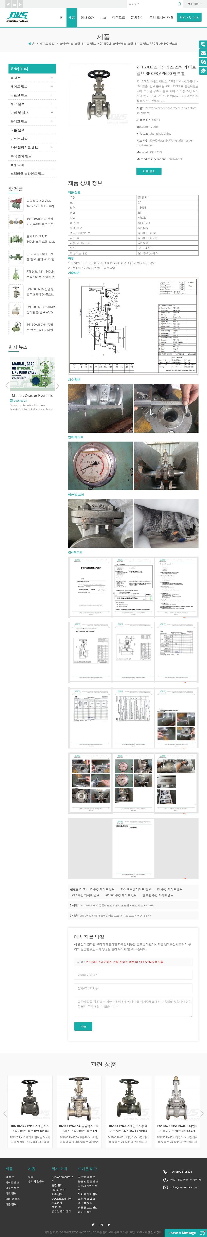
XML (140, 1232)
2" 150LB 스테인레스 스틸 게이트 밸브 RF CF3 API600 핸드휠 (124, 962)
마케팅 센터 (58, 1189)
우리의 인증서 (36, 1181)
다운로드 (118, 17)
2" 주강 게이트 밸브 (102, 889)
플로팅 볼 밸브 (86, 1177)
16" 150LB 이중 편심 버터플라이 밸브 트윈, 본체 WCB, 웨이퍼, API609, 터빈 (40, 222)
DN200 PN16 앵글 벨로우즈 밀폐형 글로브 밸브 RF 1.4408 (40, 292)
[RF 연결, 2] (16, 256)
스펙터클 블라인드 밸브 (27, 173)
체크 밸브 (17, 104)
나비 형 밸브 (19, 112)
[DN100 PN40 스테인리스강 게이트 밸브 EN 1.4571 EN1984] (128, 1098)
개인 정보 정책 (153, 1232)
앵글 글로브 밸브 (88, 1207)
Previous (7, 385)
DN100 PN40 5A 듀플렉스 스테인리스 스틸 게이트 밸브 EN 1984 (116, 905)
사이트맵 (129, 1232)
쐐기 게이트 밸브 (88, 1194)
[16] (16, 221)
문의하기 (137, 17)
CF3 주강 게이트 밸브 (85, 895)
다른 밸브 (17, 130)
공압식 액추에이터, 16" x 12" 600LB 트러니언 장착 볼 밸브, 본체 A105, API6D (40, 204)
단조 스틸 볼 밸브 (88, 1181)
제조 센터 (57, 1194)
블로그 (118, 1232)
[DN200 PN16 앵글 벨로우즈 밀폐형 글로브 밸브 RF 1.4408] (16, 292)
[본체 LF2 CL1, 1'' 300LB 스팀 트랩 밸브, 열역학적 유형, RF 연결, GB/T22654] (16, 239)
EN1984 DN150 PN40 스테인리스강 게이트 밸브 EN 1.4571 (177, 1128)
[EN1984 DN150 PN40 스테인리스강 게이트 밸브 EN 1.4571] (177, 1098)
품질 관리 (57, 1185)
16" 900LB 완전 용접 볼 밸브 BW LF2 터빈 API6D (40, 327)
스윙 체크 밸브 (86, 1198)
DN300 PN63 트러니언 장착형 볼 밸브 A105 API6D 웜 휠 (41, 310)
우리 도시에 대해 (161, 17)
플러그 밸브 (19, 121)
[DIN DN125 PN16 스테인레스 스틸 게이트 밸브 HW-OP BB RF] (30, 1098)
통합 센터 (57, 1206)
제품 (72, 17)
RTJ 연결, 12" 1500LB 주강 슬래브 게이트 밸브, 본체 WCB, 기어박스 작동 (41, 274)
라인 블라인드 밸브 (24, 147)
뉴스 (103, 17)
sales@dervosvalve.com (184, 1187)
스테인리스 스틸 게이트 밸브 (77, 43)
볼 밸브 (16, 78)
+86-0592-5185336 (181, 1171)
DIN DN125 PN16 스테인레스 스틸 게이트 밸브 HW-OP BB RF (115, 915)
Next (57, 385)
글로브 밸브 (19, 95)
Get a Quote (189, 17)
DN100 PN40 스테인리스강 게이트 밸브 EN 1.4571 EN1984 (128, 1128)
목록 (30, 1177)
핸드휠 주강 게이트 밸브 (158, 895)
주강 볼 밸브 (85, 1203)
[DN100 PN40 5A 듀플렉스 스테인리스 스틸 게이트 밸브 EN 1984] (79, 1098)
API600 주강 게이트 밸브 (121, 895)
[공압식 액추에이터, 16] (16, 203)
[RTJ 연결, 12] (16, 274)
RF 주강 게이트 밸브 (170, 889)
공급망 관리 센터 (61, 1211)
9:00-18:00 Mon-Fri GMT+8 (186, 1179)
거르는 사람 (19, 138)
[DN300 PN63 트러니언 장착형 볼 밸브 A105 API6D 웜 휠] (16, 309)
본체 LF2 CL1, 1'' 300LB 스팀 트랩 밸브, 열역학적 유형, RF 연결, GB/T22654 (41, 239)
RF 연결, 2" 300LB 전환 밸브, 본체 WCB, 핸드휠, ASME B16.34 (40, 257)
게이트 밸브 (47, 43)
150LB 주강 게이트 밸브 (136, 889)
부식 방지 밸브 (21, 156)
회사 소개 (87, 17)
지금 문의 (149, 171)
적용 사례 (17, 165)
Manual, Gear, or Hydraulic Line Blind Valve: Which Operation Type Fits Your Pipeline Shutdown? (32, 395)
